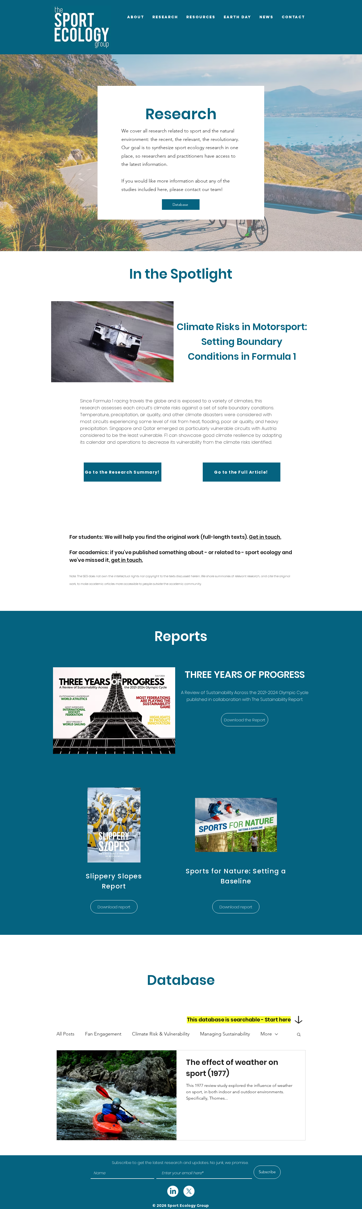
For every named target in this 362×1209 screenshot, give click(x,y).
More (266, 1034)
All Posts (65, 1034)
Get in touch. (265, 537)
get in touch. (127, 560)
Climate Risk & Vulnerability (160, 1034)
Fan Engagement (103, 1034)
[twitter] (172, 1191)
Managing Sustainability (225, 1034)
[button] (298, 1035)
